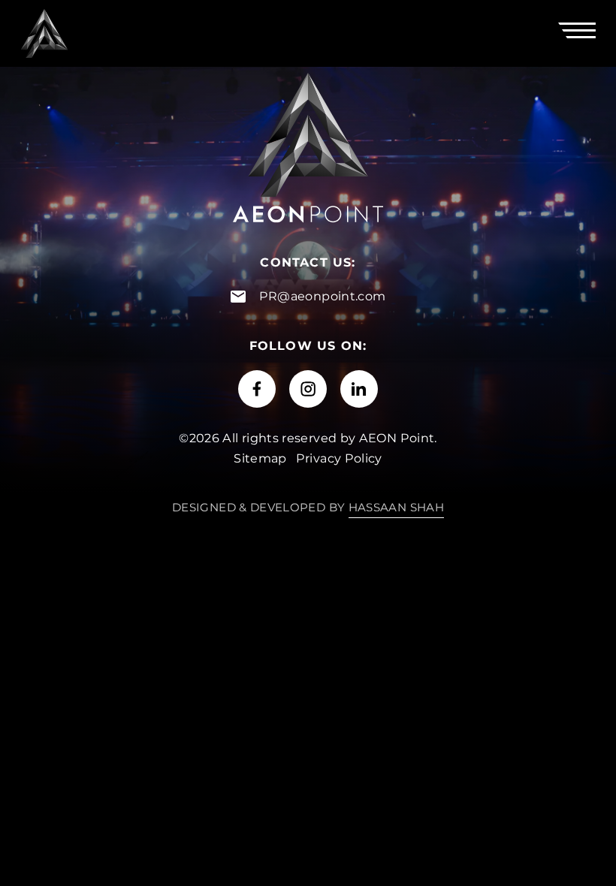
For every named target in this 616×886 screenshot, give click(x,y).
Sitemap (260, 458)
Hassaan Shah (396, 507)
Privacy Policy (339, 458)
